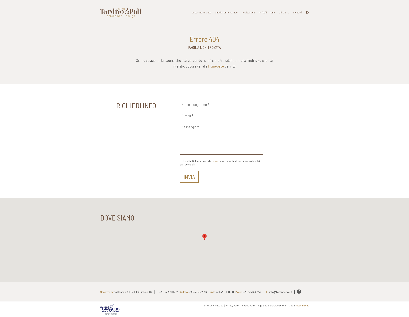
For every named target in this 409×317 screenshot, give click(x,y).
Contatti (297, 12)
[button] (204, 237)
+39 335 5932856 (197, 292)
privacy (216, 161)
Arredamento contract (227, 12)
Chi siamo (284, 12)
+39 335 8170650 (225, 292)
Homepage (216, 66)
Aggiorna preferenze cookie (272, 305)
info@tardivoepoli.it (280, 292)
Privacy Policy (232, 305)
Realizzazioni (249, 12)
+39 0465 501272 (168, 292)
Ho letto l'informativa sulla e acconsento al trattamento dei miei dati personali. (220, 162)
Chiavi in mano (267, 12)
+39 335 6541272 (252, 292)
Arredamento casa (201, 12)
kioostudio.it (302, 305)
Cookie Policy (248, 305)
